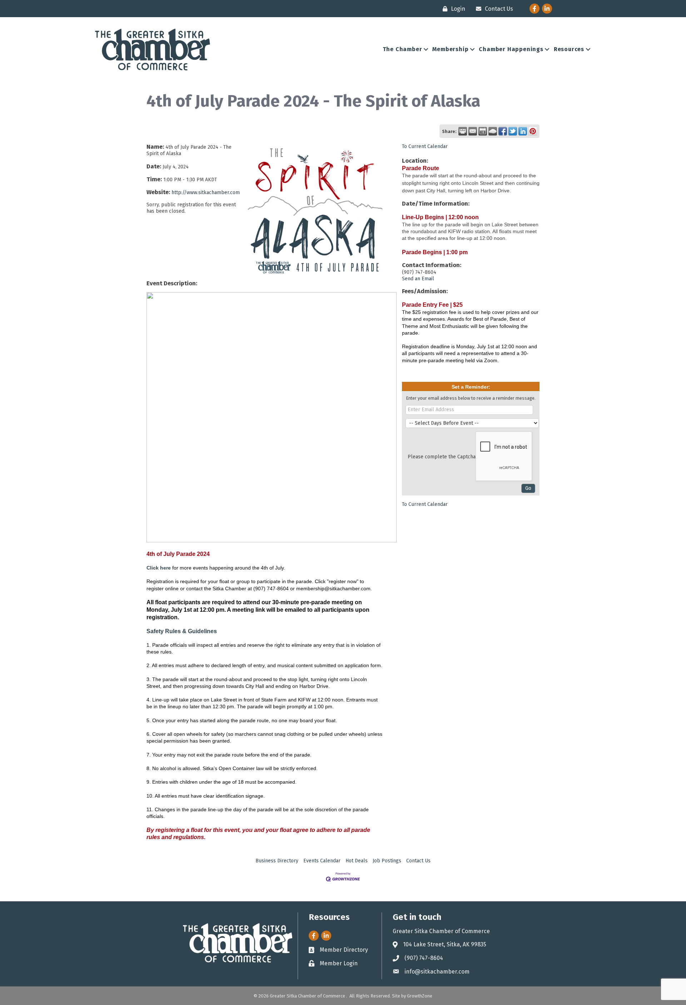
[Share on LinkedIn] (522, 131)
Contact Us (418, 861)
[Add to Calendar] (482, 131)
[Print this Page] (462, 131)
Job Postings (387, 861)
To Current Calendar (425, 146)
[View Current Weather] (492, 131)
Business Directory (276, 861)
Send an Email (418, 279)
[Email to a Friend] (472, 131)
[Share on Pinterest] (532, 131)
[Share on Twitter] (512, 131)
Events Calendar (321, 861)
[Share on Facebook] (502, 131)
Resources (569, 49)
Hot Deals (357, 861)
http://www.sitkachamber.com (206, 192)
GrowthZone (419, 996)
